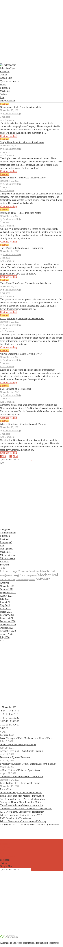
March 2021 (6, 611)
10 (10, 717)
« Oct (2, 731)
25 (12, 724)
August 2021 (6, 595)
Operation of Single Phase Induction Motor (21, 107)
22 (4, 724)
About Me (5, 831)
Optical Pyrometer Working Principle (18, 744)
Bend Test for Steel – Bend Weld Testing (19, 783)
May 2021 (5, 605)
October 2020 (6, 627)
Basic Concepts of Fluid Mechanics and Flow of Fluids (26, 738)
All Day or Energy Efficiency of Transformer (22, 318)
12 (15, 717)
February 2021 (7, 615)
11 (12, 717)
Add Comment (7, 120)
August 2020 (6, 634)
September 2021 (8, 592)
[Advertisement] (31, 31)
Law (2, 97)
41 (11, 456)
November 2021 (8, 586)
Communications (8, 532)
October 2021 (6, 589)
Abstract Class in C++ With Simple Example (21, 751)
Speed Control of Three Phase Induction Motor (22, 177)
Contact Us (5, 834)
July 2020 (4, 637)
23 (7, 724)
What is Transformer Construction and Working (23, 424)
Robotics (4, 561)
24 (10, 724)
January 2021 (6, 618)
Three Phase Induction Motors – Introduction (21, 248)
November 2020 (8, 624)
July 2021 (4, 599)
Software (4, 94)
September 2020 (8, 631)
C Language (8, 571)
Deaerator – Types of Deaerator (15, 757)
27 (18, 724)
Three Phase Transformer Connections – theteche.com (26, 283)
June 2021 (5, 602)
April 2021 (5, 608)
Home (3, 84)
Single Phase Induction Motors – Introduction (22, 142)
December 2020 (7, 621)
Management (6, 548)
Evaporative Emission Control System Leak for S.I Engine (28, 763)
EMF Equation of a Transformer (15, 389)
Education (5, 88)
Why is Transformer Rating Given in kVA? (21, 353)
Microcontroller (7, 555)
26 (15, 724)
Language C (6, 542)
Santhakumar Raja (12, 113)
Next (15, 456)
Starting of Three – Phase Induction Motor (20, 213)
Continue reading (8, 136)
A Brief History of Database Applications (20, 770)
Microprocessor (7, 100)
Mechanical (5, 91)
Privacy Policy (7, 837)
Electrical (4, 104)
